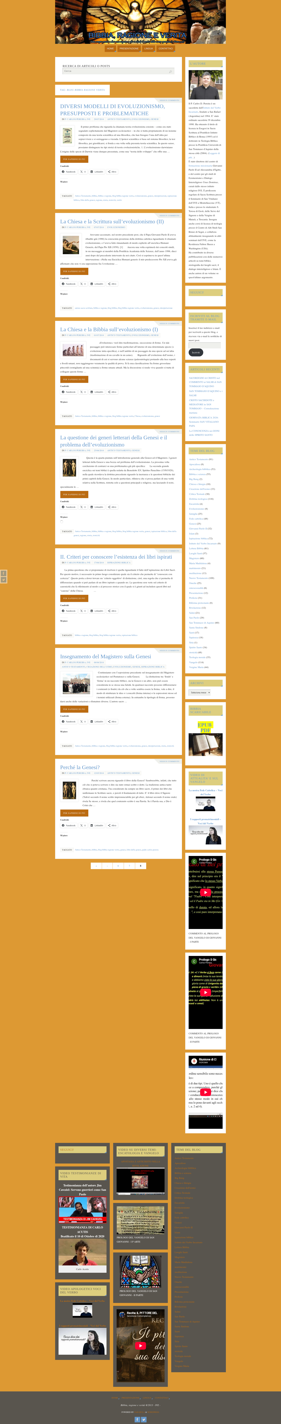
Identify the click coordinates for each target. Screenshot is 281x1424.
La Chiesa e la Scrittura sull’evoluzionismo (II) (112, 221)
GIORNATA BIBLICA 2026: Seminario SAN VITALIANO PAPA (204, 421)
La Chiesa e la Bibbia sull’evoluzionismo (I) (109, 329)
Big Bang (194, 479)
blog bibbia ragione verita (123, 195)
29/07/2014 (99, 119)
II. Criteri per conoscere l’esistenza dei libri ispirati (116, 557)
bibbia (94, 195)
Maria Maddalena (198, 563)
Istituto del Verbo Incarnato (203, 543)
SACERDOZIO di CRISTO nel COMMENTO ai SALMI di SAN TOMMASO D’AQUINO (205, 382)
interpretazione (166, 308)
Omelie (192, 583)
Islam (192, 533)
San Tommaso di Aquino (201, 622)
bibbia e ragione (104, 195)
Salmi (192, 612)
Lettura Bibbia (196, 548)
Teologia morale (197, 657)
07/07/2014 (99, 227)
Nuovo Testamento (198, 578)
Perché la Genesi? (80, 767)
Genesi (155, 119)
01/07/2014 (99, 335)
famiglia (193, 513)
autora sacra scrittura (84, 308)
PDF (206, 730)
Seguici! (197, 292)
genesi (150, 195)
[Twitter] (3, 579)
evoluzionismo (141, 195)
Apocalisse (194, 464)
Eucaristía (194, 503)
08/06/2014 (99, 662)
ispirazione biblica (159, 531)
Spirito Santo (195, 647)
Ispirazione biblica (119, 562)
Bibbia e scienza (197, 474)
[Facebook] (3, 573)
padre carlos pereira (150, 849)
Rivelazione (195, 607)
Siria (191, 642)
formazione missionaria (200, 165)
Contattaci (161, 1397)
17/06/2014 (99, 562)
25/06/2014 (99, 450)
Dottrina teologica (198, 498)
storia (105, 200)
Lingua (147, 1397)
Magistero (194, 558)
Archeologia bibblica (199, 469)
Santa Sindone (196, 627)
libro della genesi (87, 200)
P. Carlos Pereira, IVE (78, 119)
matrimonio (195, 568)
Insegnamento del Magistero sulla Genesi (105, 656)
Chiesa (137, 416)
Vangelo (193, 662)
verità (119, 200)
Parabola (139, 1412)
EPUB (205, 725)
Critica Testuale (197, 493)
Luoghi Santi (195, 553)
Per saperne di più (74, 159)
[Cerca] (170, 71)
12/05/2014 (99, 773)
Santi (191, 632)
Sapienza (193, 637)
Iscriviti (196, 352)
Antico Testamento (119, 119)
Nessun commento (169, 100)
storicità (112, 200)
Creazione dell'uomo (99, 666)
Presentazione (196, 592)
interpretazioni (160, 195)
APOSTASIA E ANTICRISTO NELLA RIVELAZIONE (140, 1163)
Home (115, 1397)
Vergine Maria (196, 667)
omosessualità (196, 587)
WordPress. (153, 1412)
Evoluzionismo (141, 119)
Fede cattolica (196, 518)
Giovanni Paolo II (198, 528)
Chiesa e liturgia (197, 484)
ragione (99, 200)
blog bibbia (112, 308)
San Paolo (194, 617)
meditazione (195, 573)
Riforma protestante (199, 602)
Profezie (193, 597)
